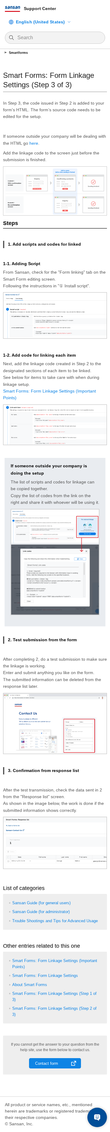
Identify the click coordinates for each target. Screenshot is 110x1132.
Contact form (46, 1063)
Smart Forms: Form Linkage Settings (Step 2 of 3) (54, 1011)
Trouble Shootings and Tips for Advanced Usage (55, 921)
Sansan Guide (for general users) (41, 903)
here (33, 143)
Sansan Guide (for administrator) (41, 911)
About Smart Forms (29, 984)
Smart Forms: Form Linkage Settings (45, 975)
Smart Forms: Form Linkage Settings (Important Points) (54, 963)
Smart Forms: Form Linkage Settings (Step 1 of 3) (54, 996)
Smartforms (18, 52)
